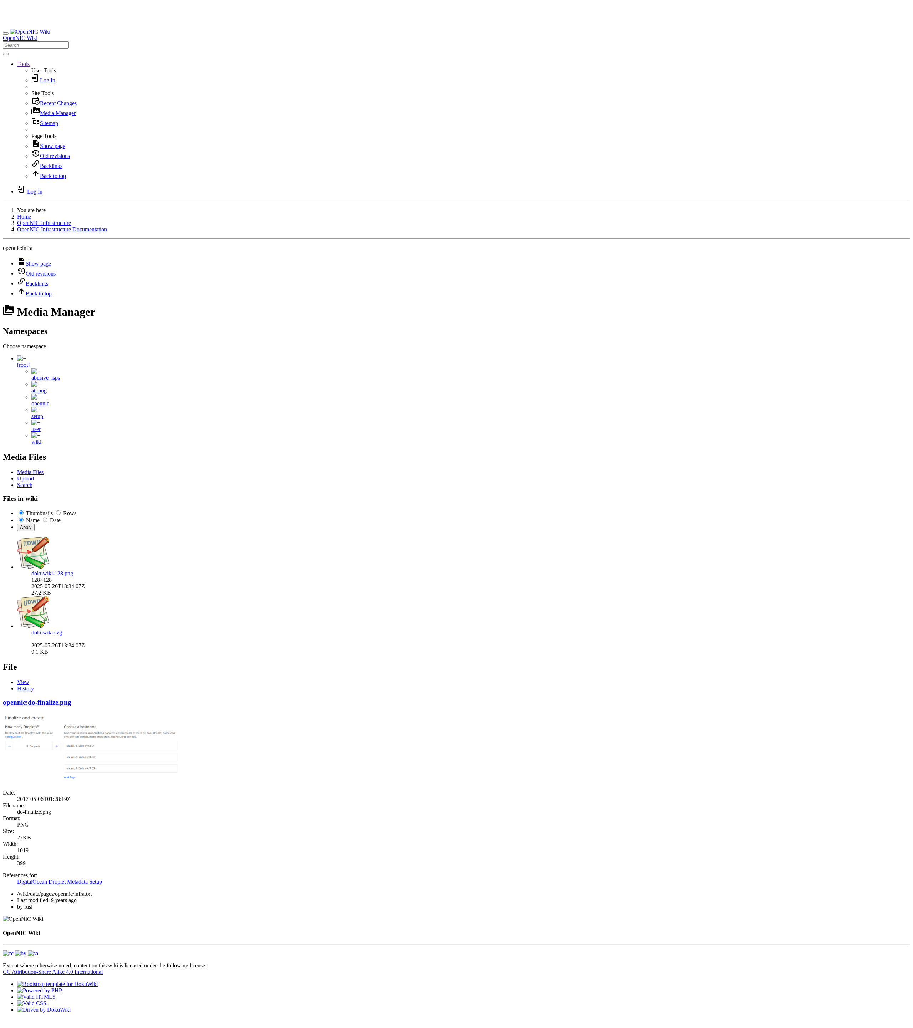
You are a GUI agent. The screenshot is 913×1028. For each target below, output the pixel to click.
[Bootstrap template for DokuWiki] (57, 984)
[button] (23, 64)
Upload (25, 479)
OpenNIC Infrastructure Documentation (62, 229)
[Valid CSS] (31, 1003)
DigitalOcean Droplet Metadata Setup (59, 882)
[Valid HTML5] (36, 997)
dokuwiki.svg (46, 632)
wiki (36, 442)
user (36, 429)
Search (24, 485)
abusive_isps (45, 378)
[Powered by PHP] (39, 990)
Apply (26, 527)
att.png (39, 390)
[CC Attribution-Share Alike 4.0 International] (20, 953)
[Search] (6, 54)
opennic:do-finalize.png (37, 702)
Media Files (30, 472)
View (23, 682)
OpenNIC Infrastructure (44, 223)
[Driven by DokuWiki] (44, 1010)
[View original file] (92, 780)
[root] (23, 365)
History (25, 688)
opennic (40, 403)
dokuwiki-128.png (52, 573)
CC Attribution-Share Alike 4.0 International (53, 972)
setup (37, 416)
